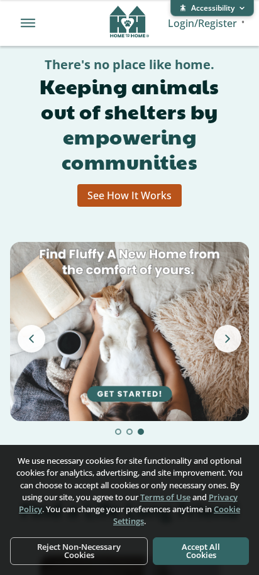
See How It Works (129, 195)
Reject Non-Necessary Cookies (79, 551)
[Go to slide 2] (129, 432)
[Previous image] (31, 339)
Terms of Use (165, 497)
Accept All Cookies (201, 551)
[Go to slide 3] (141, 432)
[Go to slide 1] (118, 432)
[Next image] (227, 339)
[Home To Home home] (129, 23)
